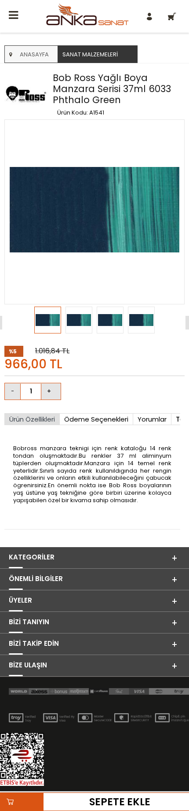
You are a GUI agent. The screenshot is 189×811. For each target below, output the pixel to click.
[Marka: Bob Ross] (26, 94)
